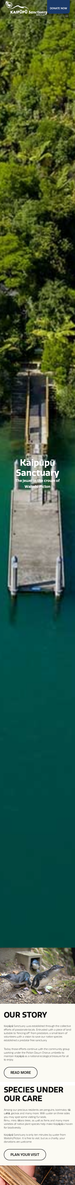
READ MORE (20, 1072)
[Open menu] (67, 16)
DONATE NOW (58, 8)
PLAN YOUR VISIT (25, 1155)
